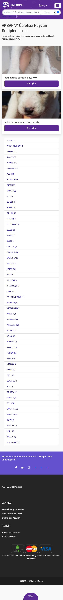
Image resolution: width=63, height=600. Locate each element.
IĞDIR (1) (10, 274)
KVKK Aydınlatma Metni (12, 514)
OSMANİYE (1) (12, 381)
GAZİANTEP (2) (13, 258)
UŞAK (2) (10, 431)
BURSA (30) (11, 207)
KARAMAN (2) (12, 302)
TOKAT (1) (11, 420)
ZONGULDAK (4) (13, 442)
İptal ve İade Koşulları (11, 518)
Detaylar (31, 83)
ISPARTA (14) (12, 280)
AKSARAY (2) (12, 151)
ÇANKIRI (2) (11, 213)
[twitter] (3, 493)
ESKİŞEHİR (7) (12, 252)
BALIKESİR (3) (12, 179)
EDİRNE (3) (11, 235)
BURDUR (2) (11, 202)
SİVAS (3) (10, 403)
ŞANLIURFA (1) (12, 409)
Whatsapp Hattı (9, 536)
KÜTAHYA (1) (12, 342)
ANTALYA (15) (12, 168)
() (32, 596)
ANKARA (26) (12, 163)
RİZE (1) (10, 386)
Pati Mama (6, 487)
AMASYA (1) (11, 157)
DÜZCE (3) (11, 230)
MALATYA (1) (12, 347)
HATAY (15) (11, 269)
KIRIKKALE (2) (12, 319)
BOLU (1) (10, 196)
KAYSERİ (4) (12, 314)
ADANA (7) (11, 140)
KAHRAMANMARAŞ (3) (15, 297)
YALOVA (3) (11, 437)
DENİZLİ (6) (11, 219)
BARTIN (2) (11, 185)
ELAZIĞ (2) (11, 241)
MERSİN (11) (11, 364)
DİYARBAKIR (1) (13, 224)
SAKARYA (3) (12, 392)
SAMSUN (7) (11, 397)
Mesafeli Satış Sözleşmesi (13, 509)
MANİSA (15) (11, 353)
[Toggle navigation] (57, 5)
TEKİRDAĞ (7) (12, 414)
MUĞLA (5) (11, 370)
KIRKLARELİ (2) (13, 325)
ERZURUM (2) (12, 247)
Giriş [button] (43, 5)
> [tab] (35, 467)
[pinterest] (14, 493)
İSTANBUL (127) (13, 286)
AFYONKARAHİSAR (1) (15, 146)
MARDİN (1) (11, 358)
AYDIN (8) (10, 174)
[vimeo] (18, 493)
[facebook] (6, 493)
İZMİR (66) (11, 291)
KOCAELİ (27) (12, 330)
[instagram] (10, 493)
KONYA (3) (11, 336)
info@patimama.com (11, 532)
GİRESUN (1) (11, 263)
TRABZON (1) (12, 425)
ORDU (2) (10, 375)
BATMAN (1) (11, 191)
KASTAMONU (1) (13, 308)
